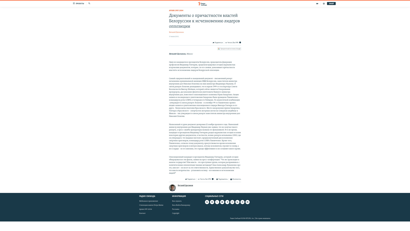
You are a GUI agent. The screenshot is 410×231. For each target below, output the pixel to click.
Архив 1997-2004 (176, 11)
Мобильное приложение (148, 201)
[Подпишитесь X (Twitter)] (217, 202)
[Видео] (317, 3)
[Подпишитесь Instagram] (232, 202)
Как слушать (177, 201)
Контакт (142, 213)
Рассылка (175, 209)
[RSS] (237, 202)
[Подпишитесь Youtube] (222, 202)
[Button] (218, 42)
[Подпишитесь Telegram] (227, 202)
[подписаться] (247, 202)
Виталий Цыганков (176, 32)
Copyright (175, 213)
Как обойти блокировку (181, 205)
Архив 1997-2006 (145, 209)
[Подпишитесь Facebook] (212, 202)
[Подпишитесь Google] (207, 202)
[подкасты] (324, 3)
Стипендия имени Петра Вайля (151, 205)
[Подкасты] (242, 202)
